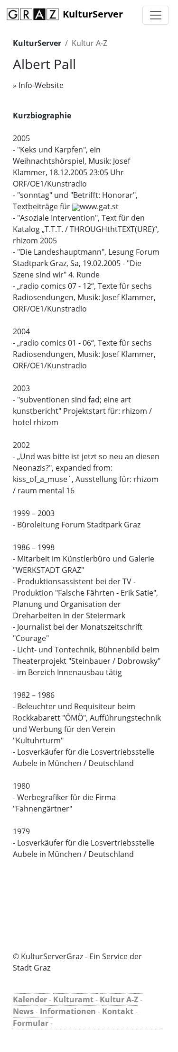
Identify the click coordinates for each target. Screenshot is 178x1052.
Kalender (30, 999)
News (23, 1011)
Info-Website (41, 85)
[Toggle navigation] (155, 15)
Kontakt (117, 1011)
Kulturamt (73, 999)
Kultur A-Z (89, 43)
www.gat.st (99, 206)
